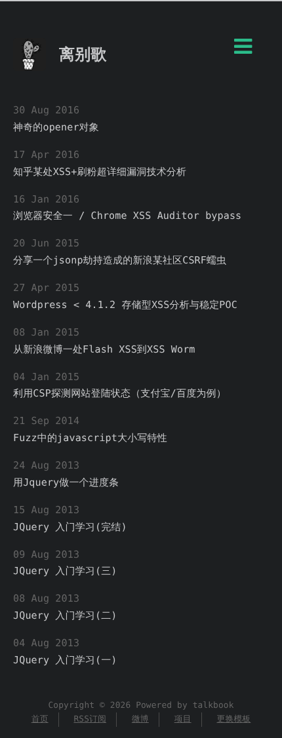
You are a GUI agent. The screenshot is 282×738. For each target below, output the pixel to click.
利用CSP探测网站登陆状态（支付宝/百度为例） (119, 393)
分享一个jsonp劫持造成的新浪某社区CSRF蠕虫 (119, 260)
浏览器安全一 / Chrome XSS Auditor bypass (127, 216)
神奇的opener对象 (56, 127)
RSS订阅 (89, 719)
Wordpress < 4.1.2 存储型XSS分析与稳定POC (125, 305)
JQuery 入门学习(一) (65, 660)
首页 (40, 719)
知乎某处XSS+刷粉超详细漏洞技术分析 (99, 172)
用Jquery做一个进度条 (66, 482)
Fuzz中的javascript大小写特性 (90, 438)
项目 (182, 719)
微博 (140, 719)
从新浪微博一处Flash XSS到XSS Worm (104, 349)
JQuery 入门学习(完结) (70, 527)
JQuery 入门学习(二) (65, 615)
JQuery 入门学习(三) (65, 571)
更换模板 (233, 719)
